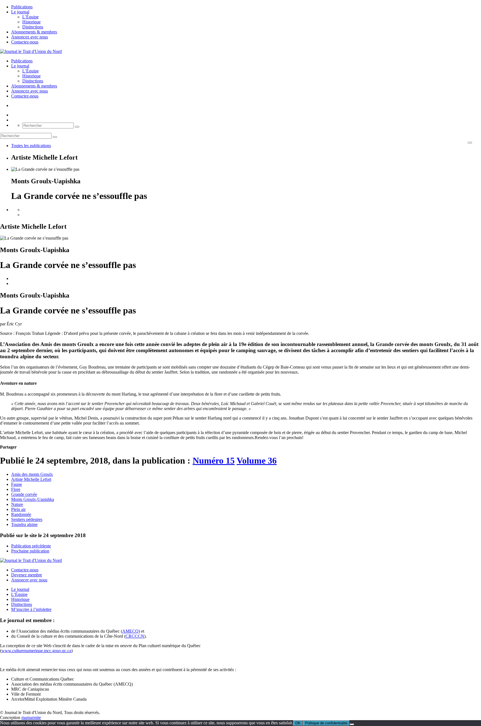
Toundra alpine (24, 524)
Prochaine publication (30, 551)
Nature (17, 504)
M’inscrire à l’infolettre (31, 609)
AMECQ (130, 631)
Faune (16, 484)
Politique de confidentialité (326, 723)
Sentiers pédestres (26, 519)
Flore (15, 489)
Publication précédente (31, 546)
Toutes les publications (31, 145)
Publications (22, 6)
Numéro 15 (214, 460)
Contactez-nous (24, 42)
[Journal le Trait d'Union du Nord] (31, 51)
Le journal (20, 11)
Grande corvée (24, 494)
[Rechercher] (77, 127)
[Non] (352, 724)
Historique (31, 22)
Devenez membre (26, 574)
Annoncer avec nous (29, 580)
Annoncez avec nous (29, 37)
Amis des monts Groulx (32, 474)
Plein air (18, 509)
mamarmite (31, 717)
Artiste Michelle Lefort (31, 479)
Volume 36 (257, 460)
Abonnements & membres (34, 32)
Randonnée (21, 514)
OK (298, 723)
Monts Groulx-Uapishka (32, 499)
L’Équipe (30, 16)
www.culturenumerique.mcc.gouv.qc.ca (36, 650)
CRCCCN (135, 636)
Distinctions (32, 27)
